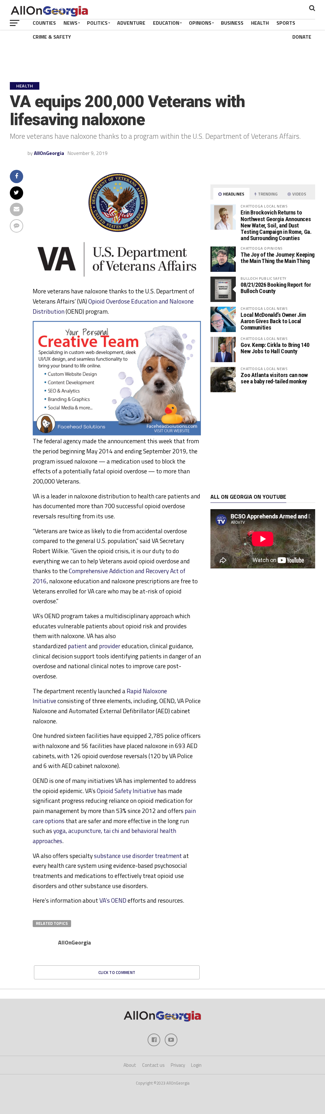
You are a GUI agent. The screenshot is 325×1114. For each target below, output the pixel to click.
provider (109, 645)
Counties (44, 23)
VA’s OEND (112, 900)
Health (260, 23)
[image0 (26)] (117, 433)
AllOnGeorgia (49, 153)
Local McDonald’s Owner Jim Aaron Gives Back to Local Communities (273, 321)
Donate (301, 37)
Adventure (131, 23)
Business (232, 23)
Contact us (153, 1065)
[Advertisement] (262, 443)
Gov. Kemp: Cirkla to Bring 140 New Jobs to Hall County (275, 348)
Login (196, 1065)
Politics (97, 23)
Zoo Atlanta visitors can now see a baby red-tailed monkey (274, 378)
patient (77, 645)
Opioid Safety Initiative (126, 790)
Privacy (178, 1065)
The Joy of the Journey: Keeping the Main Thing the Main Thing (278, 257)
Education (166, 23)
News (70, 23)
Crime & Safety (52, 37)
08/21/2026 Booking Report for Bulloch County (276, 287)
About (129, 1065)
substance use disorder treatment (138, 855)
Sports (285, 23)
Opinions (200, 23)
